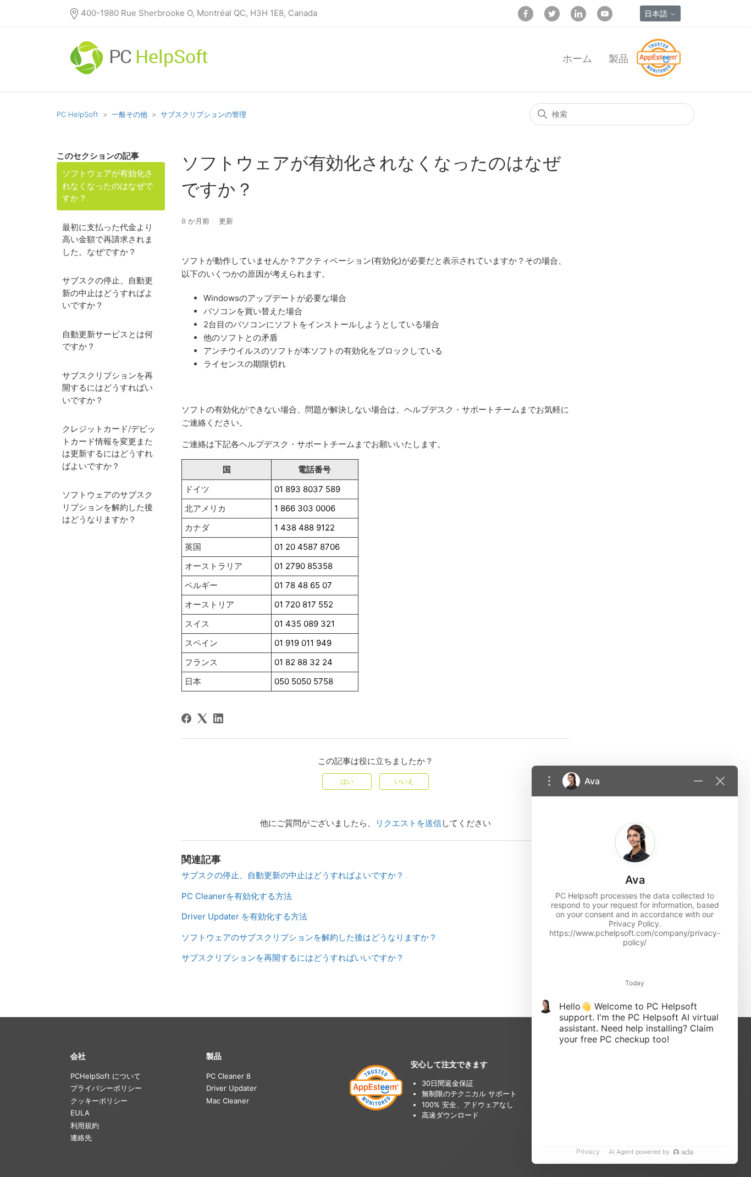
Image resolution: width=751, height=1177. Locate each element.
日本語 (657, 13)
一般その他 (129, 114)
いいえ (404, 781)
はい (347, 781)
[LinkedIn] (218, 718)
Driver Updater (231, 1088)
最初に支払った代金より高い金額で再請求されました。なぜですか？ (107, 239)
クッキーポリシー (99, 1100)
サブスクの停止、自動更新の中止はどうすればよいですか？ (107, 292)
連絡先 (81, 1137)
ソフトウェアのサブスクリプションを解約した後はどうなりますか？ (107, 507)
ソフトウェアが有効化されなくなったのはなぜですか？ (107, 185)
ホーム (577, 58)
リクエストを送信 (408, 823)
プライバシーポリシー (106, 1088)
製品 (618, 58)
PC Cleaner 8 (228, 1076)
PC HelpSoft (77, 114)
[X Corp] (202, 718)
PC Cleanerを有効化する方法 (236, 896)
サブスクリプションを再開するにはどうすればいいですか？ (107, 387)
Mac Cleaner (227, 1100)
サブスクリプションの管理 (203, 114)
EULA (80, 1112)
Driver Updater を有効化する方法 (244, 916)
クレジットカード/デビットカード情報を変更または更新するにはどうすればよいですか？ (109, 447)
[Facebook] (186, 718)
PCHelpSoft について (105, 1076)
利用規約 (84, 1125)
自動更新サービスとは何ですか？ (107, 340)
